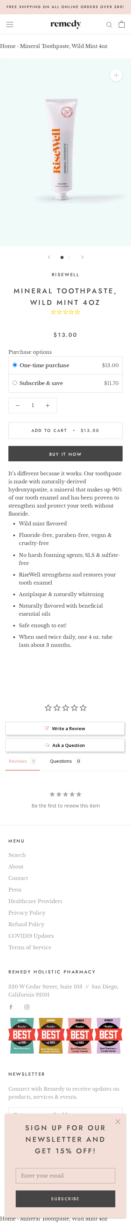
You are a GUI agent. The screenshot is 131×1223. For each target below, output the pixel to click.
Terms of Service (29, 947)
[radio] (15, 365)
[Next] (82, 257)
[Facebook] (10, 1007)
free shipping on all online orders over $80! (65, 6)
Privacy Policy (26, 913)
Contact (18, 878)
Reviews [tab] (18, 761)
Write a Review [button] (68, 728)
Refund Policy (26, 924)
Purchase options (30, 352)
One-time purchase (44, 365)
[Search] (109, 24)
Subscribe (65, 1199)
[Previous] (49, 257)
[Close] (118, 1121)
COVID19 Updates (31, 936)
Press (14, 890)
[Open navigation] (9, 24)
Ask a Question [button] (68, 745)
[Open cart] (122, 24)
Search (17, 855)
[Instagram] (26, 1007)
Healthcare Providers (35, 901)
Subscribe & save (42, 383)
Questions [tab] (61, 761)
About (15, 867)
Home (8, 46)
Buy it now (65, 454)
